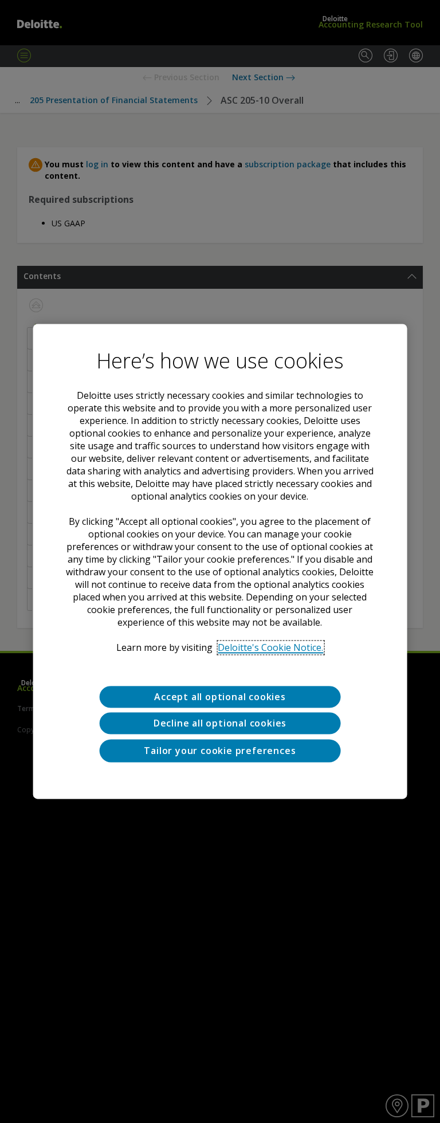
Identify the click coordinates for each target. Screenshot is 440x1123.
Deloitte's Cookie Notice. (270, 647)
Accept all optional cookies (220, 696)
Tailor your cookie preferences (220, 750)
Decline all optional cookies (220, 723)
